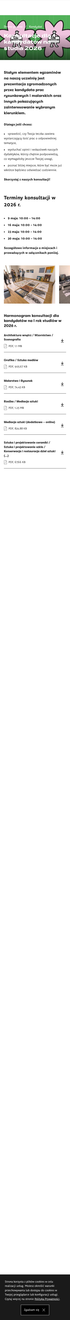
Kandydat (35, 26)
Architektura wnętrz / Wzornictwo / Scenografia (35, 340)
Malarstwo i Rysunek (35, 384)
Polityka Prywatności (47, 1299)
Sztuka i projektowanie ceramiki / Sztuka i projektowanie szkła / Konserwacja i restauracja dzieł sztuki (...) (35, 452)
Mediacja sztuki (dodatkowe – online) (35, 425)
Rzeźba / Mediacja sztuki (35, 404)
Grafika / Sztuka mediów (35, 363)
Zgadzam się (31, 1309)
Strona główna (13, 26)
